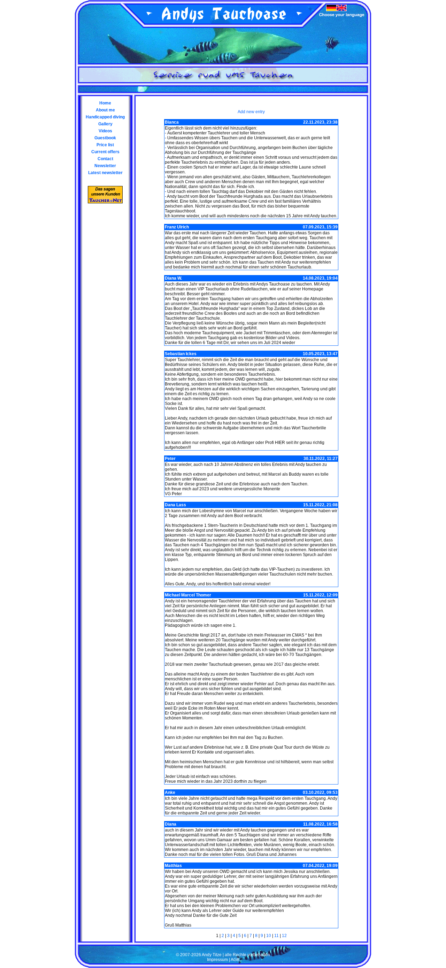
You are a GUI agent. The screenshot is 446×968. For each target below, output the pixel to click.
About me (105, 110)
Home (105, 103)
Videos (105, 130)
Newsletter (105, 165)
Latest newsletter (105, 172)
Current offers (105, 151)
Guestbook (105, 137)
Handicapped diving (105, 117)
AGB (235, 959)
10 (268, 935)
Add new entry (251, 111)
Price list (105, 144)
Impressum (217, 959)
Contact (105, 158)
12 (284, 935)
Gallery (105, 124)
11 (276, 935)
